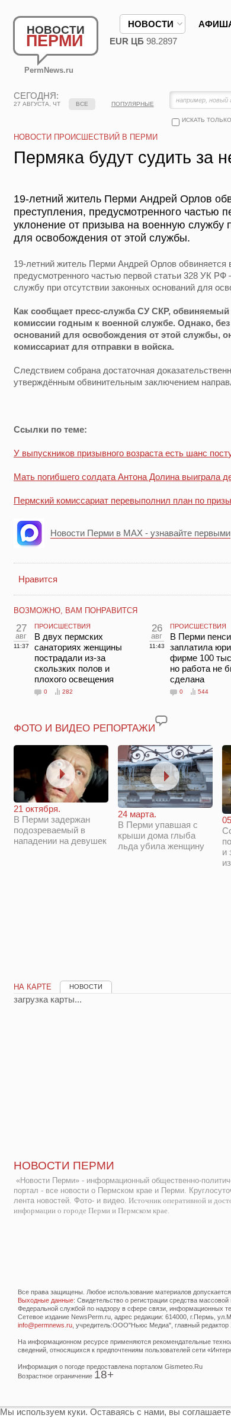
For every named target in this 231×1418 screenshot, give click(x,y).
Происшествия (62, 626)
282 (67, 691)
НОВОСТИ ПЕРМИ (64, 1165)
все (82, 104)
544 (203, 691)
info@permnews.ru (45, 1325)
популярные (132, 104)
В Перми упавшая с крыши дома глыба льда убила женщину (161, 830)
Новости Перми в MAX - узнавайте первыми (140, 533)
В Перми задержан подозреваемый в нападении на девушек (60, 825)
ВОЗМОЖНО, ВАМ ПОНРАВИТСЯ (75, 610)
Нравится (37, 579)
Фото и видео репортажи (84, 728)
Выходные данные (45, 1300)
